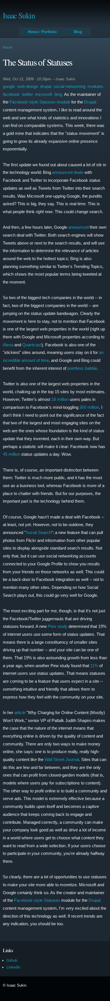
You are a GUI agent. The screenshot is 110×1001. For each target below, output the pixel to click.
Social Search (38, 532)
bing (58, 94)
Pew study (57, 626)
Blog (78, 32)
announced (62, 172)
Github (11, 960)
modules (95, 86)
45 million (11, 454)
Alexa (8, 344)
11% (94, 665)
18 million (60, 399)
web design (27, 86)
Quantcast (31, 344)
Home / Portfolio (42, 32)
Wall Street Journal (62, 759)
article (19, 712)
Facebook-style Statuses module (40, 102)
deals (78, 172)
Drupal (90, 102)
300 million (89, 407)
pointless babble (82, 368)
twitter (27, 94)
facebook (11, 94)
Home (7, 47)
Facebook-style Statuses (37, 900)
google (9, 86)
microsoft (43, 94)
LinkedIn (13, 967)
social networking (69, 86)
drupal (45, 86)
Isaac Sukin (19, 15)
